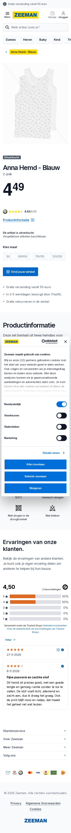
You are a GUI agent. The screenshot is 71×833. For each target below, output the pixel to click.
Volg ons (9, 755)
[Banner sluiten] (65, 341)
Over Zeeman (13, 739)
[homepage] (26, 15)
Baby (43, 39)
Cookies (35, 809)
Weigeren (35, 488)
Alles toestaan (35, 464)
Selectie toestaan (36, 476)
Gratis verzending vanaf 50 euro (27, 3)
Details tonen (51, 452)
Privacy (16, 803)
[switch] (61, 415)
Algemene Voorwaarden (43, 803)
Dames (11, 39)
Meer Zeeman (13, 747)
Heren (27, 39)
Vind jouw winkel (23, 272)
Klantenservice (14, 731)
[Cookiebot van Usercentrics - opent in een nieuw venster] (43, 341)
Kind (57, 39)
